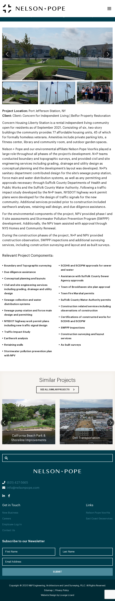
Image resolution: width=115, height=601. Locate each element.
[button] (107, 54)
